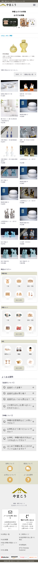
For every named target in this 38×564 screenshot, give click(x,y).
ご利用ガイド (24, 534)
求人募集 (5, 550)
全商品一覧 (6, 534)
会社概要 (5, 539)
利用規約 (23, 545)
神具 (7, 35)
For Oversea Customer (24, 549)
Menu (34, 3)
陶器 (11, 35)
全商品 (3, 35)
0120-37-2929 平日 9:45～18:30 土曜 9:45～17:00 (27, 524)
